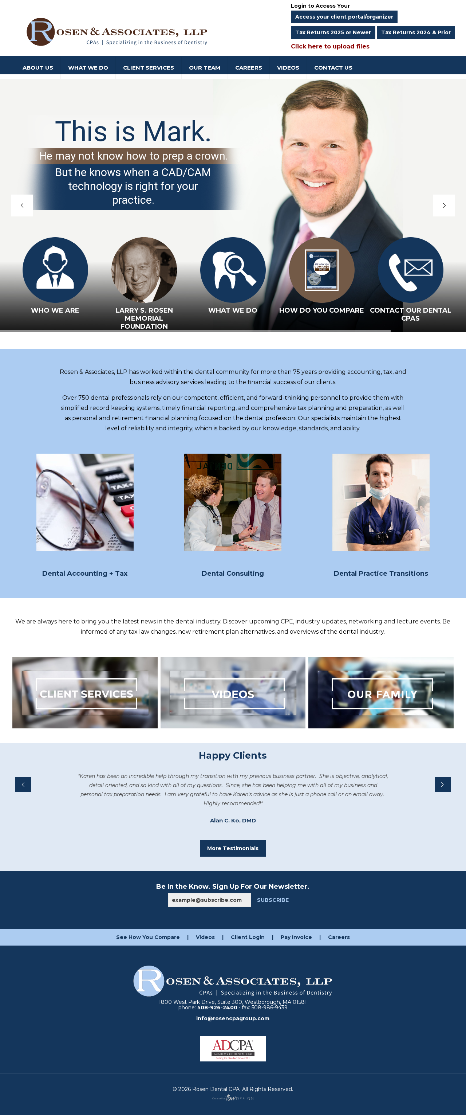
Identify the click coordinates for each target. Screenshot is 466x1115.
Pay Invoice (296, 937)
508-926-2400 (217, 1007)
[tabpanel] (233, 796)
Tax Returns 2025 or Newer (333, 32)
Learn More (85, 502)
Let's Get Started (233, 502)
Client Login (248, 937)
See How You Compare (148, 937)
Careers (339, 937)
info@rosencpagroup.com (232, 1018)
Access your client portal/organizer (344, 16)
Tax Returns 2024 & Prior (416, 32)
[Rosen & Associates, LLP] (117, 31)
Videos (205, 937)
